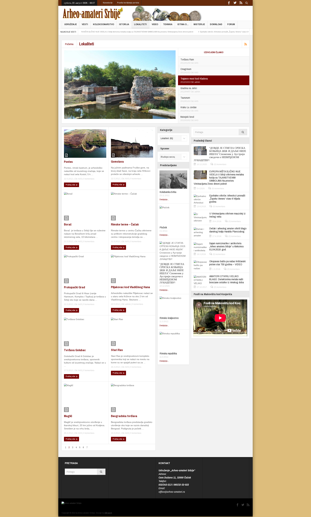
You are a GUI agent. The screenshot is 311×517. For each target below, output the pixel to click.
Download (216, 24)
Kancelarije (107, 2)
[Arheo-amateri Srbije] (93, 13)
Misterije (199, 24)
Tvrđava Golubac (75, 350)
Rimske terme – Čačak (125, 224)
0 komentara (88, 179)
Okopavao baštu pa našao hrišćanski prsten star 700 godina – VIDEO (227, 263)
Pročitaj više (71, 184)
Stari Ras (117, 350)
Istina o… (183, 24)
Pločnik (163, 227)
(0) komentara (220, 164)
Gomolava (117, 161)
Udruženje (70, 24)
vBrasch (108, 512)
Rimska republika (168, 353)
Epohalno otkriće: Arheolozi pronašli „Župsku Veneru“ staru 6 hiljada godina (211, 32)
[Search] (243, 132)
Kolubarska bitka (168, 191)
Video (155, 24)
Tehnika (167, 24)
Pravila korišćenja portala (128, 2)
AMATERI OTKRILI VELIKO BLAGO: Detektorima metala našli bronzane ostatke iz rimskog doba (226, 279)
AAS (196, 63)
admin (197, 82)
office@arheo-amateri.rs (172, 492)
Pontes (68, 162)
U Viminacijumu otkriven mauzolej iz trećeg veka (227, 215)
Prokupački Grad (74, 287)
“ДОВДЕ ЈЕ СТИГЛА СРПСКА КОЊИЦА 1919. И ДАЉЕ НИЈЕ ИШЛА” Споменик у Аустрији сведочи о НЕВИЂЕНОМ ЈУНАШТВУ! (172, 273)
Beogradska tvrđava (124, 416)
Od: (192, 63)
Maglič (68, 416)
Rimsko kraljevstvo (169, 317)
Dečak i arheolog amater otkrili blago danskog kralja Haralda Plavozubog (228, 230)
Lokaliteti (140, 24)
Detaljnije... (164, 199)
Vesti (85, 24)
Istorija (124, 24)
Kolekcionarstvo (103, 24)
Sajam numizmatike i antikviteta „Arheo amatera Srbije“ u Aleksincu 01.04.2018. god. (226, 246)
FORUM (231, 24)
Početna (69, 44)
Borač (68, 224)
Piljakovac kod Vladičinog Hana (130, 287)
